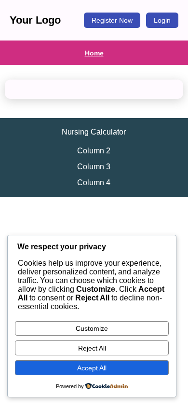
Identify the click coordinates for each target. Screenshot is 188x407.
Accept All (92, 368)
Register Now (112, 20)
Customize (92, 328)
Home (94, 53)
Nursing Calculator (94, 132)
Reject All (92, 348)
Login (162, 20)
